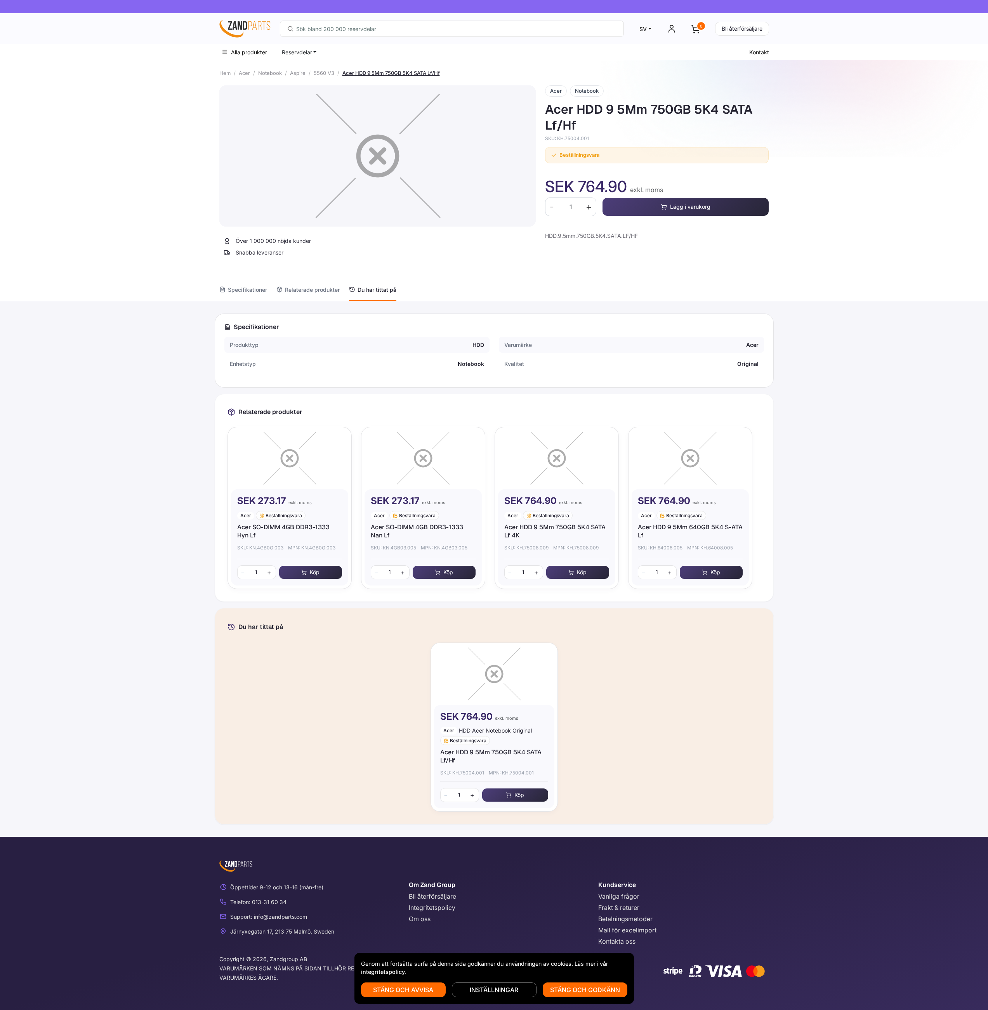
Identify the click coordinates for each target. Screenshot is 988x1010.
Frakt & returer (618, 907)
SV (643, 29)
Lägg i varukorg (690, 206)
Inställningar (494, 990)
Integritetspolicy (432, 907)
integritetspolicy (383, 971)
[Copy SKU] (594, 138)
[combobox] (452, 29)
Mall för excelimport (627, 930)
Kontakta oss (617, 941)
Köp (314, 572)
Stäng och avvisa (403, 990)
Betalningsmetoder (625, 919)
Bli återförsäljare (742, 28)
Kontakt (759, 52)
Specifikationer (247, 289)
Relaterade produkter (312, 289)
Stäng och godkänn (585, 990)
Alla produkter (249, 52)
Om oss (420, 919)
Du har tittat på (377, 289)
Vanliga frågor (618, 896)
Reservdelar (297, 52)
